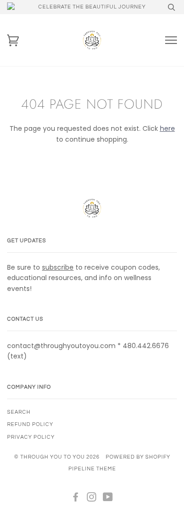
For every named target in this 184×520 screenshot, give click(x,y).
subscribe (58, 267)
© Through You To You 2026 (57, 457)
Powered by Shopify (138, 457)
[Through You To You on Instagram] (92, 499)
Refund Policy (30, 424)
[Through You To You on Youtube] (108, 499)
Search (19, 412)
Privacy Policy (31, 437)
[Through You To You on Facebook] (76, 499)
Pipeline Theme (92, 468)
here (167, 128)
